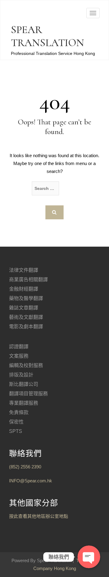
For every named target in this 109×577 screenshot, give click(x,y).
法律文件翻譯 (23, 270)
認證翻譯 (18, 346)
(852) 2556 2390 (25, 466)
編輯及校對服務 (26, 365)
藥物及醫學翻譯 (26, 298)
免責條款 (18, 412)
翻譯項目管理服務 (28, 393)
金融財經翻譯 (23, 289)
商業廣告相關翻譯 (28, 279)
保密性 (16, 421)
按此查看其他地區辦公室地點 (38, 516)
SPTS (15, 431)
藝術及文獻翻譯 (26, 317)
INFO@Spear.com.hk (30, 480)
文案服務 (18, 356)
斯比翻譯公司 (23, 384)
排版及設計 (21, 374)
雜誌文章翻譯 (23, 307)
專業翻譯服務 (23, 403)
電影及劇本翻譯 (26, 326)
